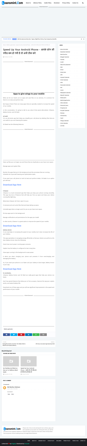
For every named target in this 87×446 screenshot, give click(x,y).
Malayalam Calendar (65, 92)
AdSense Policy (37, 3)
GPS (61, 74)
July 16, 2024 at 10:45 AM (12, 388)
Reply (9, 394)
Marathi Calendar (64, 95)
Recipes (62, 113)
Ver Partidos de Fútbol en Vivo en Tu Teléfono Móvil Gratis (10, 370)
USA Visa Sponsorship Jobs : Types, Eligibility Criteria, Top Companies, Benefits (36, 39)
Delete (12, 394)
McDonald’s (63, 97)
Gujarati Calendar (64, 77)
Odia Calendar (64, 102)
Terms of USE (75, 440)
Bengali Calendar (64, 57)
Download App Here (12, 185)
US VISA (62, 125)
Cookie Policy (47, 3)
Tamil (61, 118)
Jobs (61, 82)
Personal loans (64, 105)
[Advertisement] (43, 22)
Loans (61, 90)
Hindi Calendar (64, 80)
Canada (62, 59)
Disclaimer (57, 3)
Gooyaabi (26, 443)
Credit (62, 62)
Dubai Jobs (63, 72)
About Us (28, 3)
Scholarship (63, 115)
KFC (61, 87)
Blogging (13, 443)
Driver (61, 69)
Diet (61, 67)
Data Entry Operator (65, 64)
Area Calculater (64, 49)
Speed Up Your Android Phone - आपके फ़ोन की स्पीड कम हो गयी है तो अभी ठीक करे (29, 370)
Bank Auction (63, 54)
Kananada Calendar (65, 85)
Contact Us (75, 3)
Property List (63, 108)
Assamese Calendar (65, 52)
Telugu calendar (64, 120)
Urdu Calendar (64, 123)
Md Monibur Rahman (13, 387)
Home (4, 45)
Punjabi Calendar (64, 110)
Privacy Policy (66, 3)
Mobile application (11, 45)
